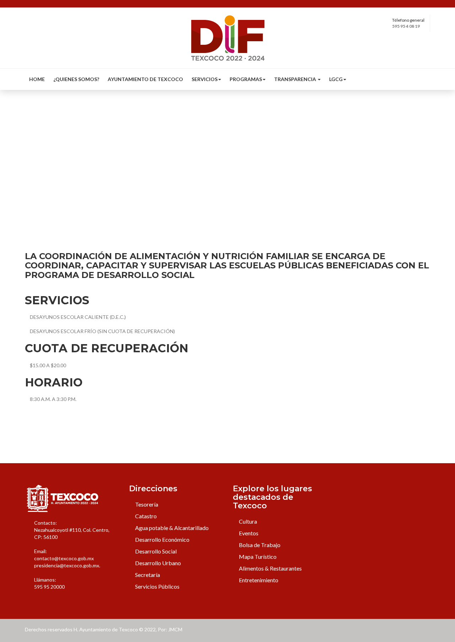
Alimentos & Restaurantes (270, 568)
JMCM (175, 629)
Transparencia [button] (295, 79)
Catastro (145, 516)
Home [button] (37, 79)
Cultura (247, 521)
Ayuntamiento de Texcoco (145, 79)
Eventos (248, 533)
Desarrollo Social (155, 551)
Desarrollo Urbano (157, 563)
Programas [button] (246, 79)
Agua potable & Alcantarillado (171, 527)
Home (31, 155)
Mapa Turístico (257, 556)
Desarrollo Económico (161, 539)
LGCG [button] (336, 79)
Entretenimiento (258, 580)
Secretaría (147, 574)
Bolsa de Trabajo (259, 544)
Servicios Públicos (157, 586)
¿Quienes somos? (76, 79)
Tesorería (146, 504)
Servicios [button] (205, 79)
